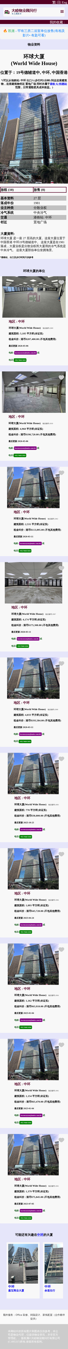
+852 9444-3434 (20, 360)
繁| (53, 2)
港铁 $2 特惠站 (58, 83)
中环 (40, 1234)
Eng (64, 2)
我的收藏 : (57, 22)
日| (59, 2)
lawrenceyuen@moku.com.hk (25, 353)
